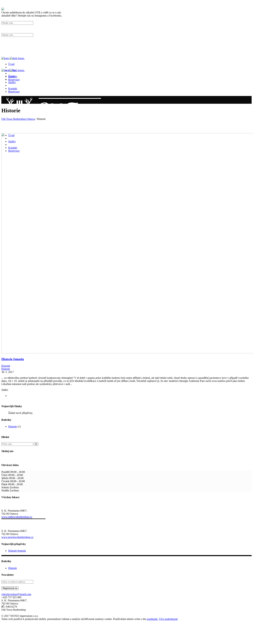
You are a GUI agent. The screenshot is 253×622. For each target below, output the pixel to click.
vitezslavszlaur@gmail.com (16, 594)
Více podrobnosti (168, 619)
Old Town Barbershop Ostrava (18, 118)
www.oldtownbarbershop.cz (16, 516)
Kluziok (5, 365)
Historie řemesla (12, 359)
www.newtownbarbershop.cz (17, 537)
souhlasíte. (152, 619)
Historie (5, 368)
